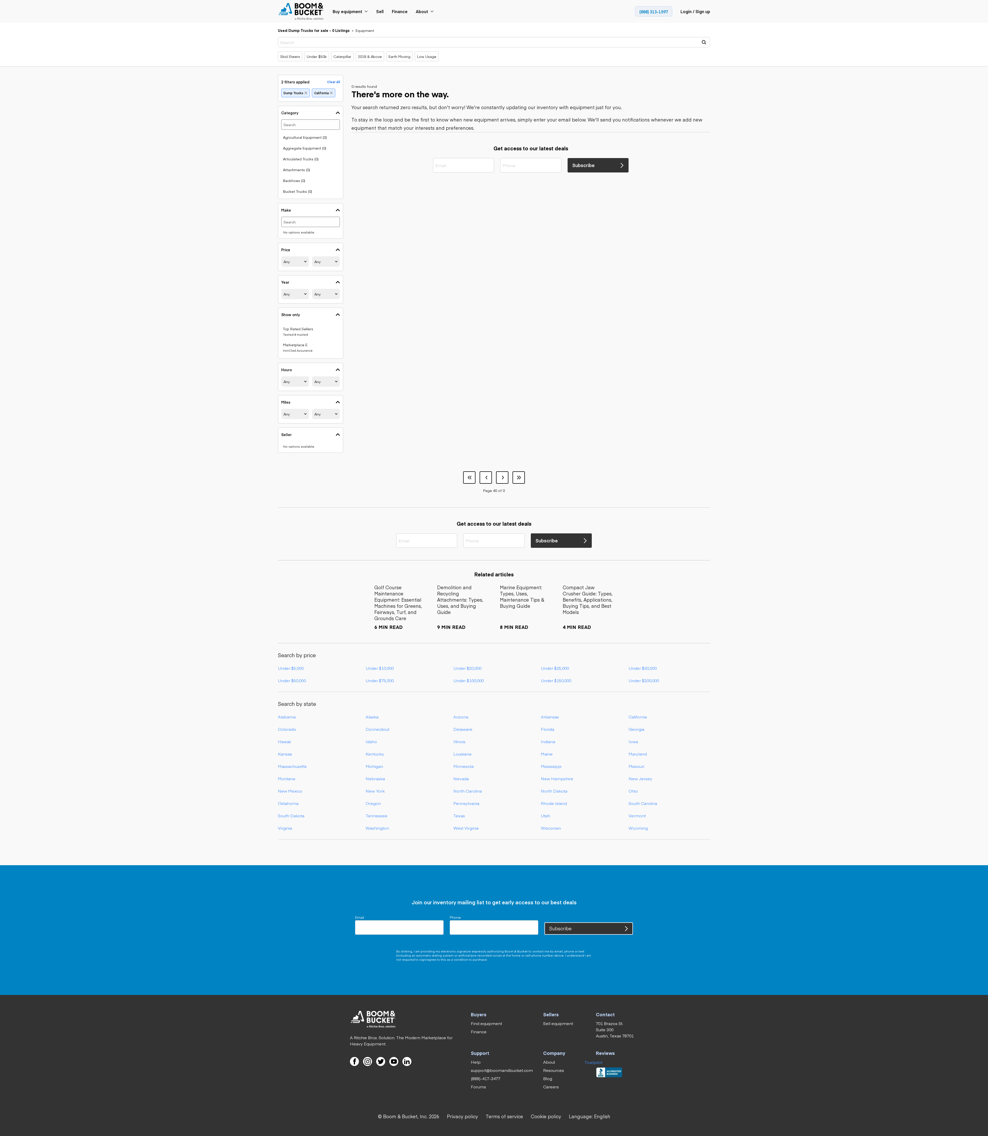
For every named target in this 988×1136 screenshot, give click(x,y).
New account (522, 537)
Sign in (466, 537)
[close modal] (546, 466)
